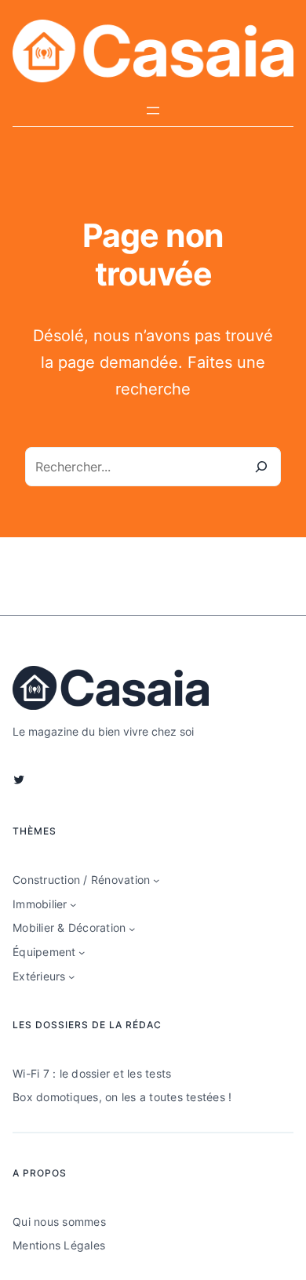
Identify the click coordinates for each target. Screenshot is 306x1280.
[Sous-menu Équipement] (81, 952)
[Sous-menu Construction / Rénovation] (156, 880)
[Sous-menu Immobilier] (73, 904)
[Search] (261, 466)
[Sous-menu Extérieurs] (71, 976)
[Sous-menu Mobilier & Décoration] (132, 928)
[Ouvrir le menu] (153, 110)
